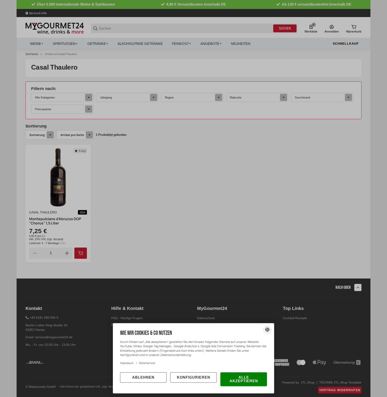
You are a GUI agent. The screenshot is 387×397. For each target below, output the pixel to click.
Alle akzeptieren (244, 379)
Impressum (126, 363)
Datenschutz (147, 363)
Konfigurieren (193, 377)
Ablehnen (143, 377)
